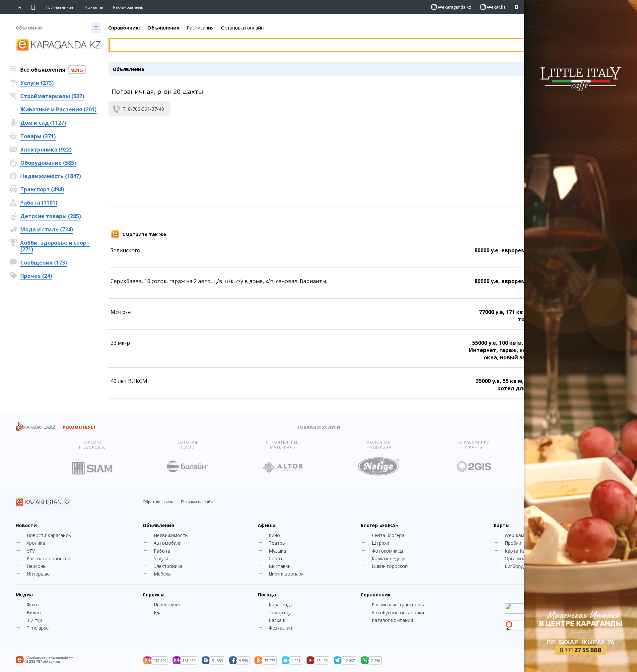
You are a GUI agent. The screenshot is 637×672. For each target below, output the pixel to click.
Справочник (375, 594)
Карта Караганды (524, 551)
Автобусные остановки (398, 612)
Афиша (267, 525)
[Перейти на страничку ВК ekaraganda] (517, 7)
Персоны (36, 566)
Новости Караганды (49, 535)
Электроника (168, 566)
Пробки (513, 543)
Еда (158, 612)
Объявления (163, 28)
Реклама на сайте (198, 502)
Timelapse (38, 628)
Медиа (24, 594)
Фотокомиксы (387, 551)
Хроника (36, 543)
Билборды (516, 566)
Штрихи (380, 543)
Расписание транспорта (399, 604)
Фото (33, 604)
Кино (274, 535)
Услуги (161, 558)
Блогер (379, 525)
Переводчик (167, 604)
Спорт (276, 558)
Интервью (38, 574)
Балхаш (277, 620)
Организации (519, 558)
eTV (31, 551)
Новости (26, 525)
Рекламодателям (128, 7)
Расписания (200, 28)
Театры (277, 543)
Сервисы (154, 594)
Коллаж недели (388, 558)
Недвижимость (171, 535)
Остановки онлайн (242, 28)
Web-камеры (519, 535)
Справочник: (124, 28)
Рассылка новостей (48, 558)
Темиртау (280, 612)
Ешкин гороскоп (390, 566)
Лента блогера (388, 535)
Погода (267, 594)
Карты (502, 525)
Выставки (280, 566)
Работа (162, 551)
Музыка (277, 551)
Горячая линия (59, 7)
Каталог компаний (392, 620)
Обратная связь (158, 502)
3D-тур (34, 620)
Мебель (162, 574)
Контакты (94, 7)
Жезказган (280, 628)
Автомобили (167, 543)
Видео (34, 612)
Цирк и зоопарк (286, 574)
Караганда (280, 604)
